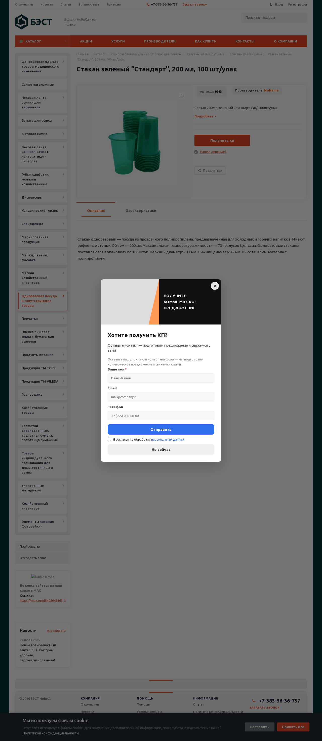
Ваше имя (117, 369)
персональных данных (167, 439)
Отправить (161, 429)
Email (112, 388)
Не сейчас (161, 449)
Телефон (115, 407)
